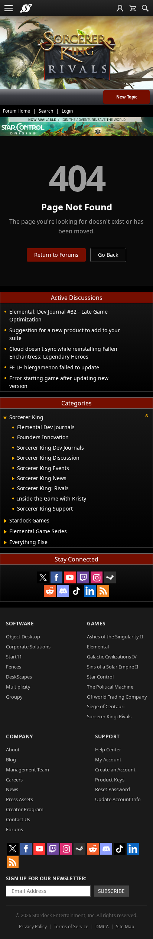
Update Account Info (118, 799)
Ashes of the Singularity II (115, 636)
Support (107, 736)
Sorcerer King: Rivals (109, 716)
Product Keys (109, 779)
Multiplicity (18, 686)
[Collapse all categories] (146, 415)
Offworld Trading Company (117, 696)
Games (96, 623)
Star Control (100, 676)
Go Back (108, 254)
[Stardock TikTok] (76, 591)
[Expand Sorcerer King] (5, 418)
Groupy (14, 696)
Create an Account (115, 769)
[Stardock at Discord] (63, 591)
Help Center (108, 749)
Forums (14, 829)
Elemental (98, 646)
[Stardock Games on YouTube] (69, 577)
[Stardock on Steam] (110, 577)
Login (67, 111)
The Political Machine (110, 686)
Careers (14, 779)
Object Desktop (23, 636)
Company (19, 736)
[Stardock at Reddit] (49, 591)
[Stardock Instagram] (96, 577)
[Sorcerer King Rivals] (76, 56)
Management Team (27, 769)
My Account (108, 759)
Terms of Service (71, 926)
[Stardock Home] (26, 8)
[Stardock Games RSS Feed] (103, 591)
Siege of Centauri (105, 706)
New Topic (126, 97)
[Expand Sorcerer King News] (13, 478)
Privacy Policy (33, 926)
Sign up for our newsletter (45, 878)
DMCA (102, 926)
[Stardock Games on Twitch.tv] (83, 577)
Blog (11, 759)
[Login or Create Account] (120, 8)
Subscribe (111, 890)
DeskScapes (19, 676)
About (13, 749)
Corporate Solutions (28, 646)
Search (46, 111)
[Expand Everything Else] (5, 542)
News (12, 789)
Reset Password (112, 789)
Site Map (125, 926)
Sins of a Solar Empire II (112, 666)
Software (20, 623)
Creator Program (24, 809)
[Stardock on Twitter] (43, 577)
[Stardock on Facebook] (56, 577)
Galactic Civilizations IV (112, 656)
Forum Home (16, 111)
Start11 (14, 656)
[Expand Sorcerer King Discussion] (13, 458)
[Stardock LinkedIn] (90, 591)
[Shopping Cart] (132, 8)
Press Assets (19, 799)
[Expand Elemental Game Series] (5, 532)
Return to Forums (56, 254)
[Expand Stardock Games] (5, 521)
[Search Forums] (145, 8)
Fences (13, 666)
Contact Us (18, 819)
